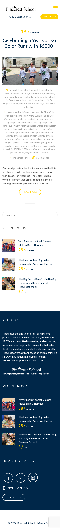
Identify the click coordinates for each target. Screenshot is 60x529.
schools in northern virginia (33, 145)
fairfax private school (44, 96)
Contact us (49, 16)
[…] (50, 183)
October (30, 33)
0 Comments (42, 157)
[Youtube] (20, 478)
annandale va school (20, 90)
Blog (46, 112)
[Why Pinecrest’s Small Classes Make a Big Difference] (8, 245)
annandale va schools (41, 90)
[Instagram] (33, 478)
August (25, 269)
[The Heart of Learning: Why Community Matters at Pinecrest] (8, 264)
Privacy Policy (44, 523)
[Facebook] (8, 478)
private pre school (37, 129)
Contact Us (14, 497)
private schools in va (25, 139)
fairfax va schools (37, 100)
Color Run (49, 93)
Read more (30, 191)
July (22, 292)
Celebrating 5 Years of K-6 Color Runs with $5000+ (30, 43)
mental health (35, 103)
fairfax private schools (17, 100)
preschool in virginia (17, 129)
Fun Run (23, 103)
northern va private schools (30, 119)
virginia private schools (36, 152)
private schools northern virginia (29, 142)
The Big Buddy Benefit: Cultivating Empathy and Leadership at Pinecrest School (37, 282)
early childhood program (22, 115)
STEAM (17, 149)
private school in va (26, 132)
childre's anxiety (20, 93)
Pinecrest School (21, 157)
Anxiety (8, 93)
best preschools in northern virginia (25, 112)
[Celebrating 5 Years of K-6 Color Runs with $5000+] (30, 70)
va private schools (38, 149)
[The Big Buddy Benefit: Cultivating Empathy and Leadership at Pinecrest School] (8, 283)
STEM (25, 149)
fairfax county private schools (18, 96)
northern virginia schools (23, 125)
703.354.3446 (24, 17)
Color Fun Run (36, 93)
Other (40, 125)
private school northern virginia (29, 135)
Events (38, 115)
